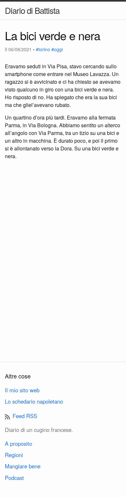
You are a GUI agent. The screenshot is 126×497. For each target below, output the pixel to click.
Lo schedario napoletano (34, 401)
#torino (43, 49)
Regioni (14, 455)
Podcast (14, 478)
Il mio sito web (22, 390)
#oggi (57, 49)
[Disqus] (63, 269)
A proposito (18, 443)
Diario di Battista (32, 10)
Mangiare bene (22, 466)
